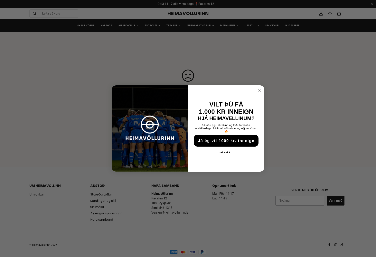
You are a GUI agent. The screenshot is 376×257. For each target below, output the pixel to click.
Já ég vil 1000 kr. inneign (226, 141)
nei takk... (226, 152)
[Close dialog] (259, 90)
